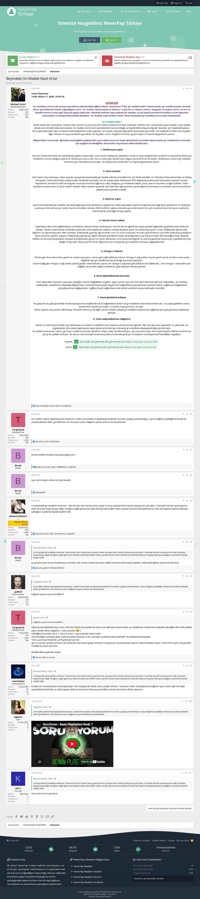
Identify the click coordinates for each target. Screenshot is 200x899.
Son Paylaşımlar (132, 11)
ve (44, 657)
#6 (191, 542)
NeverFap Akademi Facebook (88, 882)
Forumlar (107, 11)
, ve (47, 441)
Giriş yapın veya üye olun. (145, 341)
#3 (191, 449)
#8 (191, 612)
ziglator (18, 716)
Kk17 (18, 788)
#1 (191, 88)
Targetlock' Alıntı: (40, 581)
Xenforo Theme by (100, 896)
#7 (191, 576)
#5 (191, 500)
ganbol (18, 591)
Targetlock (18, 429)
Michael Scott (14, 83)
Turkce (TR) (14, 840)
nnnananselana (165, 847)
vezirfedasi (18, 681)
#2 (191, 414)
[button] (93, 11)
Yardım (171, 840)
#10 (190, 701)
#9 (191, 665)
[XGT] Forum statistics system (100, 894)
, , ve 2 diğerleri (56, 467)
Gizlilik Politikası (159, 840)
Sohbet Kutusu (173, 11)
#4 (191, 475)
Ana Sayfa (86, 11)
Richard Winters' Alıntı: (43, 547)
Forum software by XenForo (100, 892)
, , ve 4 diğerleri (55, 534)
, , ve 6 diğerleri (53, 406)
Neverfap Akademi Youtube (87, 871)
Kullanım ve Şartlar (142, 840)
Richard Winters (18, 516)
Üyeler (154, 11)
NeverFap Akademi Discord (87, 876)
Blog (188, 11)
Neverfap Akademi (83, 866)
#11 (190, 773)
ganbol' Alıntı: (39, 617)
